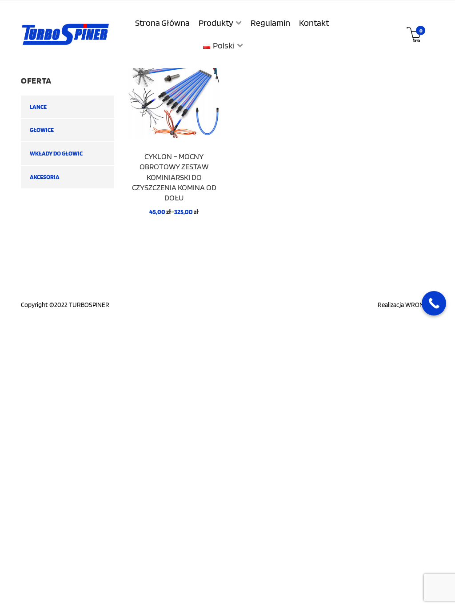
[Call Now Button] (434, 303)
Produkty (216, 22)
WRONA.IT (419, 305)
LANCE (38, 106)
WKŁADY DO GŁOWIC (56, 153)
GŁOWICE (42, 129)
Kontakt (314, 22)
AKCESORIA (45, 176)
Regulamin (270, 22)
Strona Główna (162, 22)
